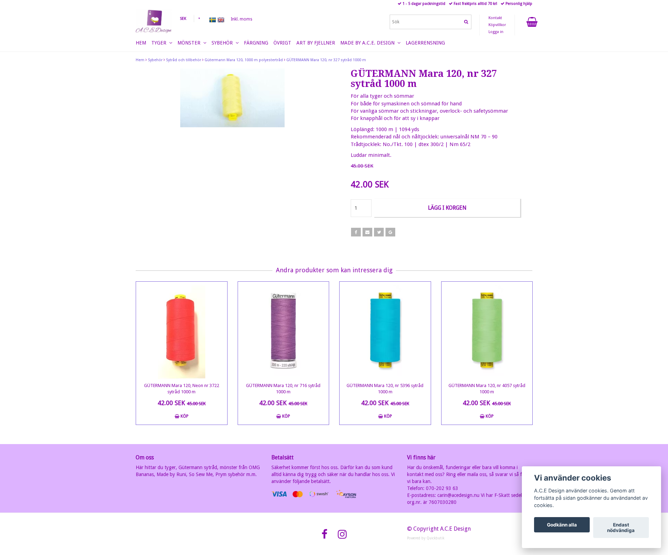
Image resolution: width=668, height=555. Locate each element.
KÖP (184, 416)
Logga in (495, 32)
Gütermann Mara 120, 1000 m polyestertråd (244, 60)
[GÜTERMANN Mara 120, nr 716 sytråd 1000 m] (283, 330)
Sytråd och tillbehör (183, 60)
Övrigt (282, 43)
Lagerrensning (425, 43)
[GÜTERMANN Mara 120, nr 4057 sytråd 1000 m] (487, 330)
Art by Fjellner (315, 43)
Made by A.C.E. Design (368, 43)
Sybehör (155, 60)
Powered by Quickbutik (425, 538)
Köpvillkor (497, 25)
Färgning (256, 43)
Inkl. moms (241, 19)
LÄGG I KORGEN (447, 207)
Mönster (190, 43)
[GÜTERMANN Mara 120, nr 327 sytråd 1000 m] (232, 98)
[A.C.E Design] (154, 21)
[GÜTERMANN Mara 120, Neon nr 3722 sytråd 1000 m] (181, 330)
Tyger (160, 43)
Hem (140, 60)
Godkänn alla (562, 525)
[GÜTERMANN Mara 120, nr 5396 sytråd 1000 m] (385, 330)
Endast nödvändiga (621, 527)
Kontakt (495, 18)
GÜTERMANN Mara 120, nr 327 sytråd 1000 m (326, 60)
